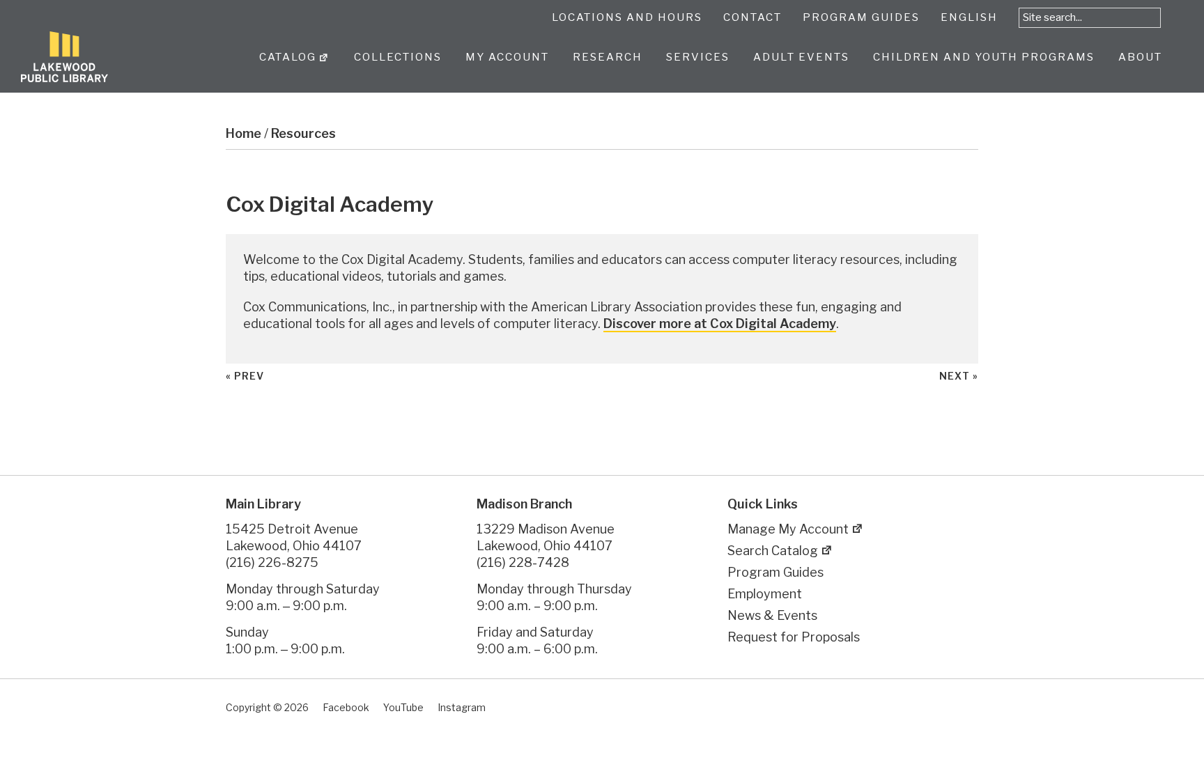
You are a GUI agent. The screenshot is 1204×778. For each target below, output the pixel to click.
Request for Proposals (793, 637)
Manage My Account (788, 529)
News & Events (772, 615)
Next (954, 376)
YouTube (403, 708)
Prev (249, 376)
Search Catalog (772, 550)
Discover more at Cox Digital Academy (719, 323)
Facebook (346, 708)
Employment (764, 593)
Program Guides (775, 572)
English (969, 17)
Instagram (462, 708)
